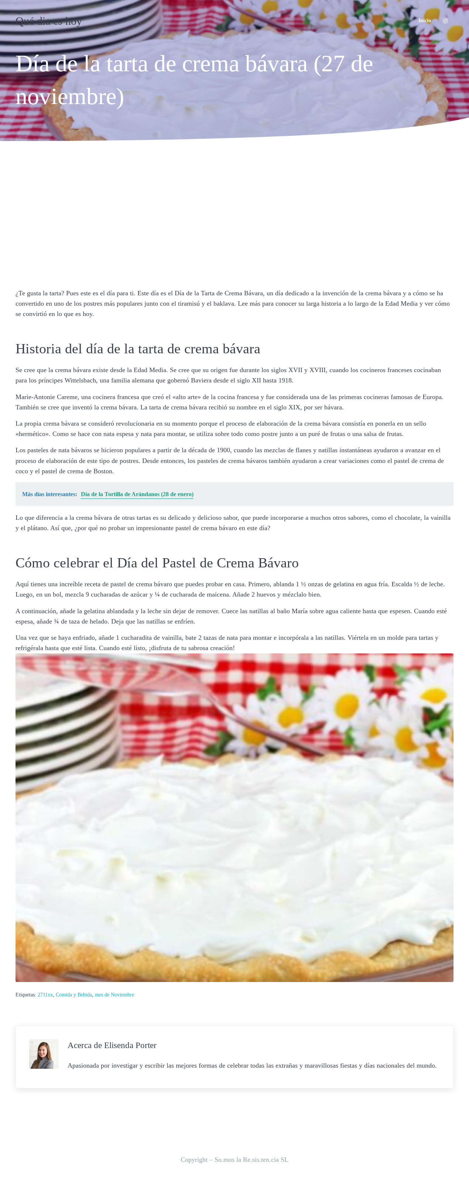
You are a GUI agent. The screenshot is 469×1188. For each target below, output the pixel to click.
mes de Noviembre (114, 995)
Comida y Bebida (74, 995)
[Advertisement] (234, 212)
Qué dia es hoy (49, 21)
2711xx (45, 995)
